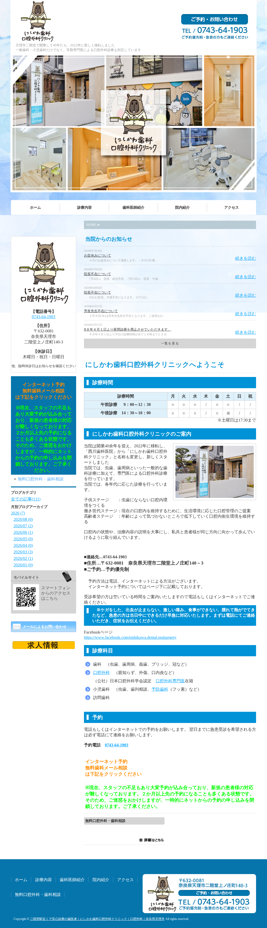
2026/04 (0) (23, 545)
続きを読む (245, 258)
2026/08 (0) (23, 519)
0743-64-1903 (116, 745)
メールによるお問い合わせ (44, 627)
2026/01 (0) (23, 565)
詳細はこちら (151, 840)
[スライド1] (43, 646)
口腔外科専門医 (170, 681)
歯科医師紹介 (133, 207)
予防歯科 (159, 689)
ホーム (35, 207)
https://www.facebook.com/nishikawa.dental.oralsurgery (130, 637)
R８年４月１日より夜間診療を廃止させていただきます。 (127, 329)
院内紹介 (182, 207)
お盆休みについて (97, 255)
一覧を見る (170, 343)
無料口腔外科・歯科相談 (105, 821)
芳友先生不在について (101, 311)
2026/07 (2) (23, 526)
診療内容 (84, 207)
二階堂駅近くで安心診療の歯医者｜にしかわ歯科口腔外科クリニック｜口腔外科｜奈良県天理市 (97, 919)
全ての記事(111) (25, 499)
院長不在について (97, 274)
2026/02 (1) (23, 558)
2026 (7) (18, 513)
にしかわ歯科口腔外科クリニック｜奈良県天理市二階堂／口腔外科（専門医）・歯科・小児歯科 (38, 21)
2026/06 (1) (23, 532)
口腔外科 (101, 672)
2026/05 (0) (23, 539)
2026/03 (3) (23, 552)
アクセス (231, 207)
